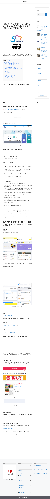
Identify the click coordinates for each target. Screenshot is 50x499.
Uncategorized (40, 87)
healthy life (40, 75)
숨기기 (10, 60)
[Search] (46, 14)
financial (39, 73)
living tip (4, 22)
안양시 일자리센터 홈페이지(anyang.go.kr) (12, 109)
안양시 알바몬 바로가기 (8, 315)
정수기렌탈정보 (41, 95)
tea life (39, 85)
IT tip (39, 78)
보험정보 (39, 90)
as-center (39, 68)
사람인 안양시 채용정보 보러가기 (10, 332)
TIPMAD (25, 1)
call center (40, 70)
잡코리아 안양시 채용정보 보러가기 (10, 325)
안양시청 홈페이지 (7, 154)
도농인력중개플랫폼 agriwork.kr (8, 428)
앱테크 (39, 92)
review (39, 83)
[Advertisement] (17, 14)
